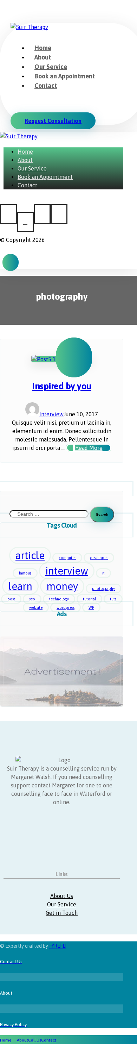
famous (25, 573)
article (30, 555)
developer (99, 558)
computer (67, 558)
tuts (113, 599)
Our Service (61, 904)
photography (103, 588)
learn (20, 586)
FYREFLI (57, 946)
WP (91, 607)
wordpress (65, 607)
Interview (51, 414)
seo (32, 599)
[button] (13, 100)
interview (66, 571)
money (62, 586)
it (103, 573)
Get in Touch (62, 913)
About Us (61, 896)
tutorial (89, 599)
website (36, 607)
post (11, 599)
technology (59, 599)
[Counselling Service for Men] (29, 27)
